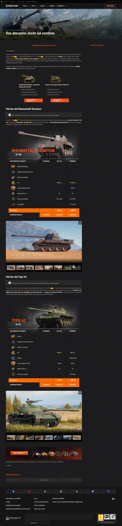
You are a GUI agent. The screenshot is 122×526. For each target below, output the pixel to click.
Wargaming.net (34, 522)
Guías (33, 6)
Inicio (7, 30)
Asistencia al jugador (13, 498)
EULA (35, 498)
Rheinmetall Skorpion (33, 150)
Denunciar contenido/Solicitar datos (18, 509)
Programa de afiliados (13, 505)
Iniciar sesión (111, 1)
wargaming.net (13, 518)
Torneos (52, 6)
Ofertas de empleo (58, 498)
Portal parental (39, 505)
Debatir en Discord (97, 45)
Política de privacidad (41, 502)
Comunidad (60, 6)
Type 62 (19, 320)
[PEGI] (107, 518)
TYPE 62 (52, 45)
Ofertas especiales (19, 30)
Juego (25, 6)
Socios (8, 502)
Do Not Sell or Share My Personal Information (67, 502)
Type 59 (21, 290)
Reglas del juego (39, 509)
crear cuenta (118, 1)
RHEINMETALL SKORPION (40, 45)
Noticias (12, 30)
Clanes (42, 6)
